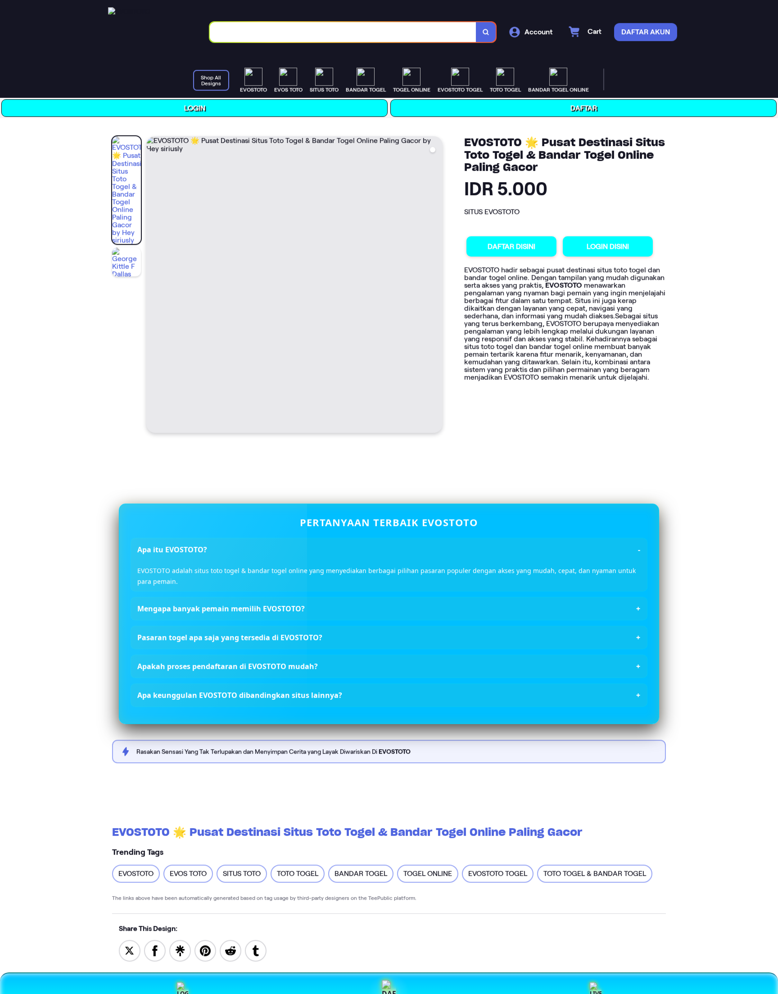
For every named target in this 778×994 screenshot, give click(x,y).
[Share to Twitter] (129, 950)
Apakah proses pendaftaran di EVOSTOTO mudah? (227, 667)
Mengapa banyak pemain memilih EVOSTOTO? (221, 609)
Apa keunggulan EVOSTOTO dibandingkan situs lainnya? (239, 696)
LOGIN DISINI (607, 246)
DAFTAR (583, 108)
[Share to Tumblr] (256, 950)
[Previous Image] (153, 285)
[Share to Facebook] (155, 950)
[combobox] (342, 32)
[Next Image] (435, 285)
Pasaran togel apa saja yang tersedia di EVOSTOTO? (229, 638)
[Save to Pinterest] (205, 950)
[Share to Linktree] (180, 950)
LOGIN (194, 108)
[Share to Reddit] (230, 950)
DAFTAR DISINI (511, 246)
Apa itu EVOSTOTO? (172, 549)
